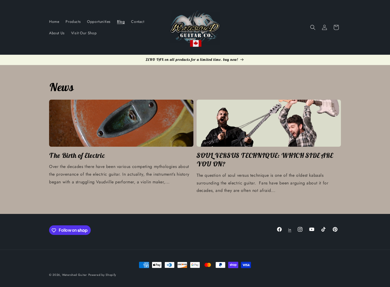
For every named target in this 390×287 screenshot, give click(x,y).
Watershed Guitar (74, 275)
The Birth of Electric (77, 155)
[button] (313, 27)
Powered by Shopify (102, 275)
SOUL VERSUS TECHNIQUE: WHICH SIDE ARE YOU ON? (265, 159)
